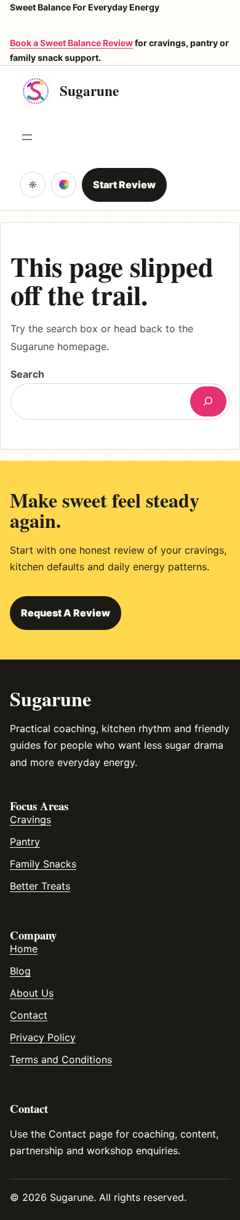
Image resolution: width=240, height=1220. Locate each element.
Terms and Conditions (61, 1059)
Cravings (30, 819)
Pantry (25, 841)
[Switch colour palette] (64, 184)
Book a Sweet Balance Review (71, 43)
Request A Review (65, 613)
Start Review (124, 184)
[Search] (208, 401)
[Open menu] (27, 137)
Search (27, 374)
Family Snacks (43, 864)
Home (24, 949)
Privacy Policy (43, 1037)
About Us (32, 993)
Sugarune (89, 90)
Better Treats (40, 886)
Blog (20, 971)
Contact (28, 1015)
